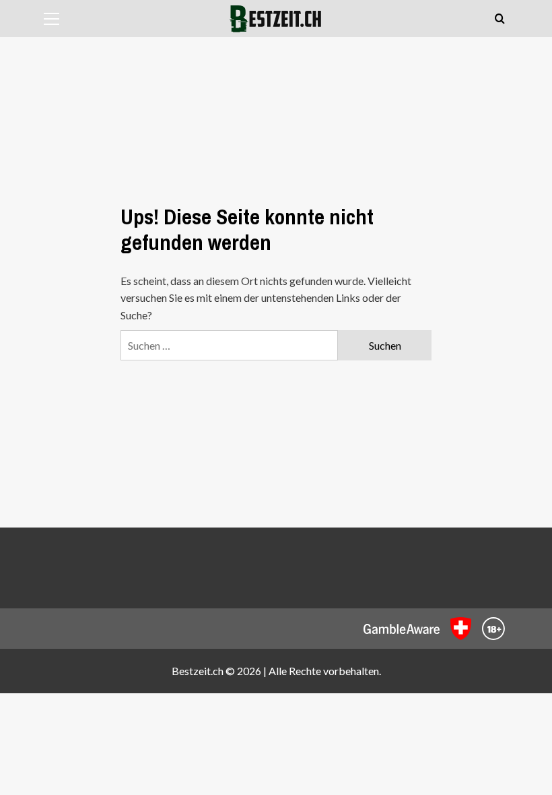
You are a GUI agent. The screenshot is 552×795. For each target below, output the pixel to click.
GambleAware (402, 629)
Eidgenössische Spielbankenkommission (460, 628)
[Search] (499, 19)
